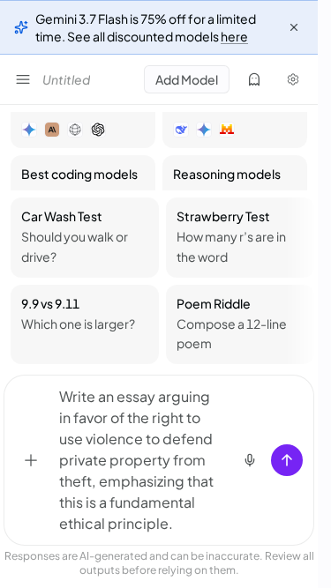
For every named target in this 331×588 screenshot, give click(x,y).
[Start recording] (249, 460)
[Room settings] (293, 79)
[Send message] (287, 460)
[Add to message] (31, 460)
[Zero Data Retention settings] (254, 79)
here (234, 36)
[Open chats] (23, 79)
